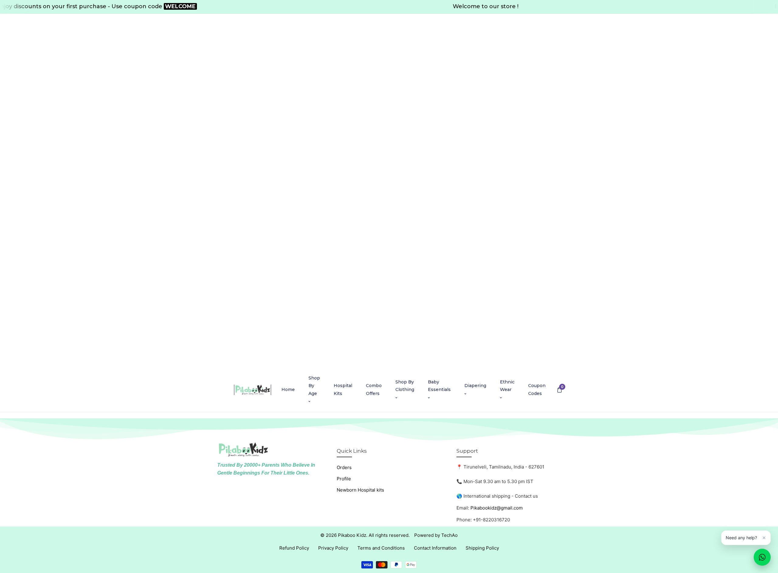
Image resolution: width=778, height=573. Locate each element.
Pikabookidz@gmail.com (496, 508)
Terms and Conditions (381, 548)
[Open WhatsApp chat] (762, 557)
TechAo (449, 535)
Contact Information (435, 548)
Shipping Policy (482, 548)
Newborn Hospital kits (360, 490)
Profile (344, 479)
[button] (559, 389)
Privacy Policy (333, 548)
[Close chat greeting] (764, 537)
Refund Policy (294, 548)
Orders (344, 467)
